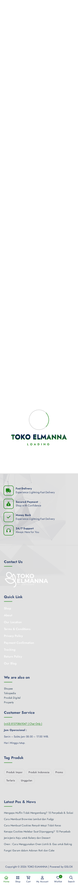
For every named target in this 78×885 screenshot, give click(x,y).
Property (9, 701)
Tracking (9, 648)
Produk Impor (14, 771)
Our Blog (10, 662)
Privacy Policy (13, 635)
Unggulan (26, 779)
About (8, 614)
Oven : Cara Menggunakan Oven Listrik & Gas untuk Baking (38, 840)
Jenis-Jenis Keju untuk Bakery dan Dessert (27, 834)
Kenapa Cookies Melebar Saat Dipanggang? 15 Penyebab (37, 828)
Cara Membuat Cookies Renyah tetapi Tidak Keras (32, 821)
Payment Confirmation (19, 642)
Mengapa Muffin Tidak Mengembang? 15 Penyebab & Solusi (38, 809)
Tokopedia (10, 691)
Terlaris (10, 779)
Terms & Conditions (17, 628)
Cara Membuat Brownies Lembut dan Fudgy (29, 815)
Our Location (13, 621)
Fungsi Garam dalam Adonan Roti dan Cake (29, 847)
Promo (59, 771)
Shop (7, 607)
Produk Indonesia (39, 771)
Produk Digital (12, 696)
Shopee (8, 687)
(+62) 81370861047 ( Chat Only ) (23, 722)
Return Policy (13, 655)
